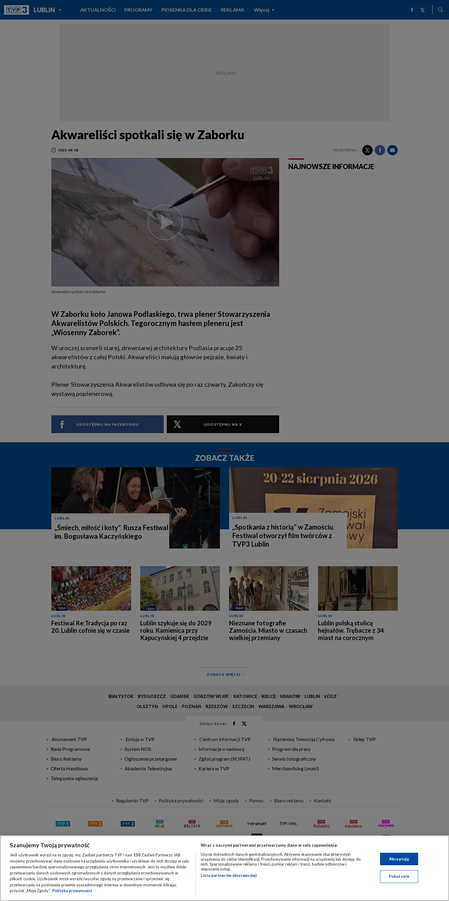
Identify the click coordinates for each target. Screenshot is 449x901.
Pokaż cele (399, 876)
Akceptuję (399, 858)
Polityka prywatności (72, 890)
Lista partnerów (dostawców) (229, 875)
